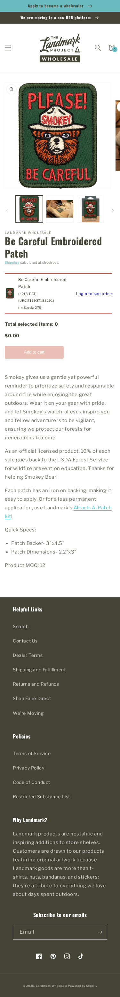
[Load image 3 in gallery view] (90, 209)
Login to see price (94, 293)
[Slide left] (7, 211)
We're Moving (28, 713)
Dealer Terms (28, 655)
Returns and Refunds (36, 684)
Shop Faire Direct (32, 698)
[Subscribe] (100, 932)
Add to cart (34, 352)
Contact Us (25, 640)
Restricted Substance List (41, 796)
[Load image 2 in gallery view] (59, 209)
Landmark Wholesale (51, 985)
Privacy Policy (28, 767)
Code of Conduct (31, 782)
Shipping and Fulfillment (39, 669)
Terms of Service (32, 753)
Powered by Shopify (82, 985)
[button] (8, 48)
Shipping (12, 262)
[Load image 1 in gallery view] (29, 209)
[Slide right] (113, 211)
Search (21, 626)
